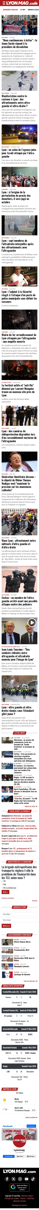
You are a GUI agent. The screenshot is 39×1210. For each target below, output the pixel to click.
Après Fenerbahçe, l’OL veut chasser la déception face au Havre (25, 791)
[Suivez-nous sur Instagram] (19, 1180)
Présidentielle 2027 (21, 950)
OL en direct (18, 763)
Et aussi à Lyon (6, 382)
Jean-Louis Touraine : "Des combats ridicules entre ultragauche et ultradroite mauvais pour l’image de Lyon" (18, 654)
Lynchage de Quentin (22, 974)
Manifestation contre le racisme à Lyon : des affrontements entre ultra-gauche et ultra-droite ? (16, 101)
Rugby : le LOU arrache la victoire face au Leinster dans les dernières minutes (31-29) (24, 780)
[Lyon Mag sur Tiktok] (32, 1180)
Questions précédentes (8, 898)
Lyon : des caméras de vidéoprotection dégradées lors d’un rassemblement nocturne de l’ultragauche (19, 436)
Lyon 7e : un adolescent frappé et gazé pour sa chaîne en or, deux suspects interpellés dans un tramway (19, 838)
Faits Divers (5, 93)
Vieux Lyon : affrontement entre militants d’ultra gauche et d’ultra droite (19, 543)
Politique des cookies (12, 1198)
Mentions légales (27, 1195)
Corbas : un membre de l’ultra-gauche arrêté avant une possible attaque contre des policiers (19, 600)
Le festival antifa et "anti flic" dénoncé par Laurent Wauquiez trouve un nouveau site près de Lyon (18, 390)
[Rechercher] (35, 3)
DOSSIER (16, 939)
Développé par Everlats (19, 1205)
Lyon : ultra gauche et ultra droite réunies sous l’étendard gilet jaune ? (18, 710)
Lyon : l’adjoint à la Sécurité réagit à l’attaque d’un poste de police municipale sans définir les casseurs (19, 296)
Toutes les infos (30, 806)
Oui (4, 881)
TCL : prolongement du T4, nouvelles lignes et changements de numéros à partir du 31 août (18, 851)
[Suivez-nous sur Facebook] (19, 1141)
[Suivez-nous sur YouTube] (26, 1180)
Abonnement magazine (10, 9)
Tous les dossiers (30, 981)
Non (4, 884)
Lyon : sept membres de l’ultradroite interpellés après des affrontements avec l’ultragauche (17, 245)
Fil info (22, 9)
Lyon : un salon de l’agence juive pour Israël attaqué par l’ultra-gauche (19, 152)
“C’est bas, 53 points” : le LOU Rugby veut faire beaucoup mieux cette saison (25, 800)
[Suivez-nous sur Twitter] (13, 1180)
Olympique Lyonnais (21, 966)
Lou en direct (18, 775)
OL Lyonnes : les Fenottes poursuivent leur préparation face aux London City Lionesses (25, 769)
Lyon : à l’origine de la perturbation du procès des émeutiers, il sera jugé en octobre (16, 197)
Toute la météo (30, 1117)
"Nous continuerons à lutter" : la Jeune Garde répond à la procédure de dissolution (19, 43)
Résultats (34, 901)
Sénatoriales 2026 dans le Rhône (24, 959)
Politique (5, 37)
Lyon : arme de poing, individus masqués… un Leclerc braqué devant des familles (19, 828)
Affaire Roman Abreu (22, 941)
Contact (23, 1198)
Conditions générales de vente (23, 1199)
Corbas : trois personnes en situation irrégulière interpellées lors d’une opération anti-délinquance (25, 757)
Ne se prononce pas (9, 887)
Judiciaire (5, 189)
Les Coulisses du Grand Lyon (11, 646)
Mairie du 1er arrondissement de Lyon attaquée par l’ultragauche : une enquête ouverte (19, 338)
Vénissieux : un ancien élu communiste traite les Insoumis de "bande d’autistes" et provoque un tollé (24, 744)
